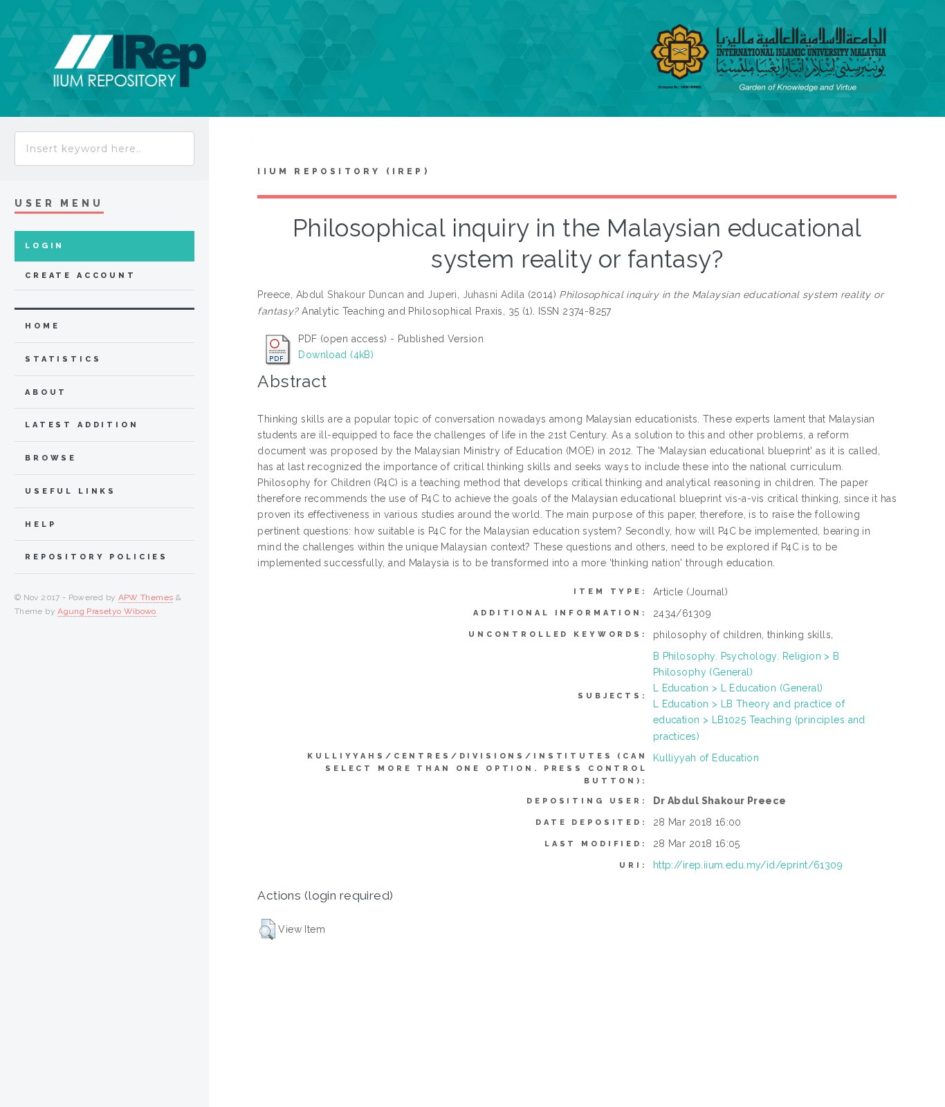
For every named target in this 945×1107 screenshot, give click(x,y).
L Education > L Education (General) (738, 688)
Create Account (80, 275)
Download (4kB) (336, 354)
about (46, 392)
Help (40, 524)
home (42, 326)
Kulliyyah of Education (706, 757)
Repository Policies (96, 556)
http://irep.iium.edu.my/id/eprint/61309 (748, 865)
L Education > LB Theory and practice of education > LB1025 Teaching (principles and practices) (759, 719)
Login (44, 245)
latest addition (82, 424)
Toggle (231, 144)
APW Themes (146, 597)
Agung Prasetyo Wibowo (106, 611)
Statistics (63, 359)
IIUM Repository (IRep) (343, 171)
